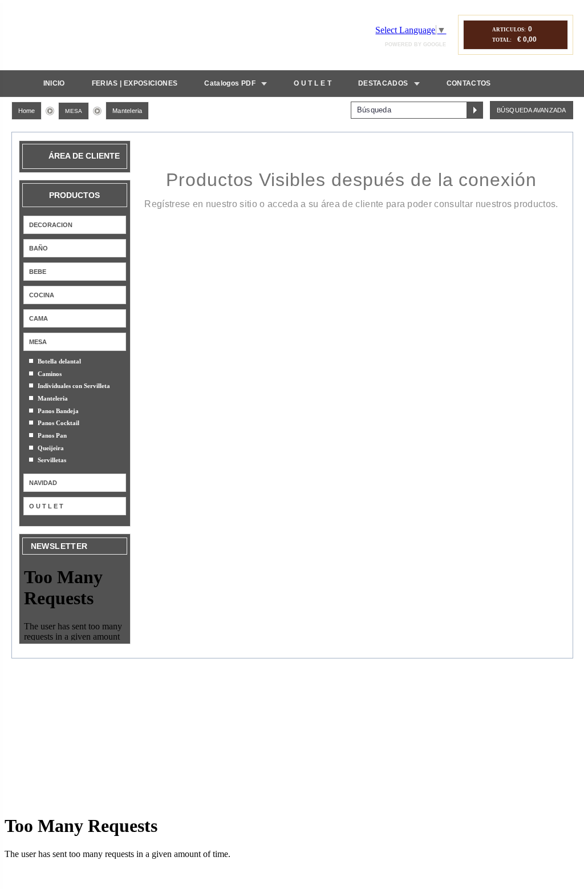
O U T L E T (312, 83)
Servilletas (52, 459)
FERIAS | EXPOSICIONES (135, 83)
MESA (73, 111)
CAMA (38, 318)
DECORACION (50, 224)
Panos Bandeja (58, 410)
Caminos (50, 373)
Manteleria (127, 110)
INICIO (54, 83)
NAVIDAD (43, 482)
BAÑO (38, 248)
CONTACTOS (469, 83)
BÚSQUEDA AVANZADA (531, 110)
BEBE (37, 271)
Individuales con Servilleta (74, 385)
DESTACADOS (383, 83)
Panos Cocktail (58, 422)
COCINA (41, 295)
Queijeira (51, 447)
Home (26, 110)
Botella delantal (59, 361)
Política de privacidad (345, 679)
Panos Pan (52, 435)
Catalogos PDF (230, 83)
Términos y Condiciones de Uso (253, 679)
